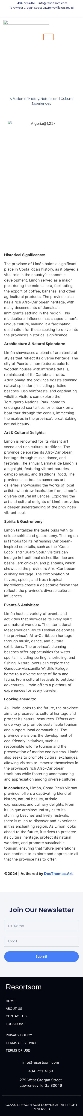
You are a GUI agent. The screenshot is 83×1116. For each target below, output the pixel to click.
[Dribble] (49, 13)
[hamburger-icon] (48, 37)
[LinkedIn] (41, 13)
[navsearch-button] (66, 37)
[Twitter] (33, 13)
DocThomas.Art (58, 873)
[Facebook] (25, 13)
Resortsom (24, 987)
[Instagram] (57, 13)
